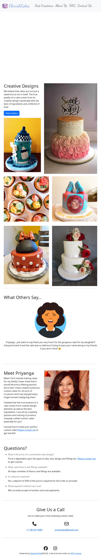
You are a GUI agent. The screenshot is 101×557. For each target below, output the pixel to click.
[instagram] (55, 549)
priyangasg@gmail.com (66, 529)
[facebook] (45, 549)
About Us (61, 5)
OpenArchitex (36, 553)
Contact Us (85, 5)
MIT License (76, 553)
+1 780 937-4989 (34, 529)
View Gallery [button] (12, 113)
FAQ (72, 5)
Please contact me (26, 430)
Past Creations (44, 5)
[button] (7, 43)
